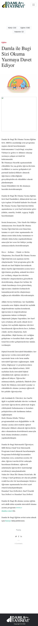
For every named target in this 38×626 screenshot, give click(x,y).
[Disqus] (19, 580)
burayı (8, 521)
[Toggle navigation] (33, 5)
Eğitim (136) (25, 28)
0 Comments (18, 543)
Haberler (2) (19, 32)
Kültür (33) (12, 28)
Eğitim (4, 42)
